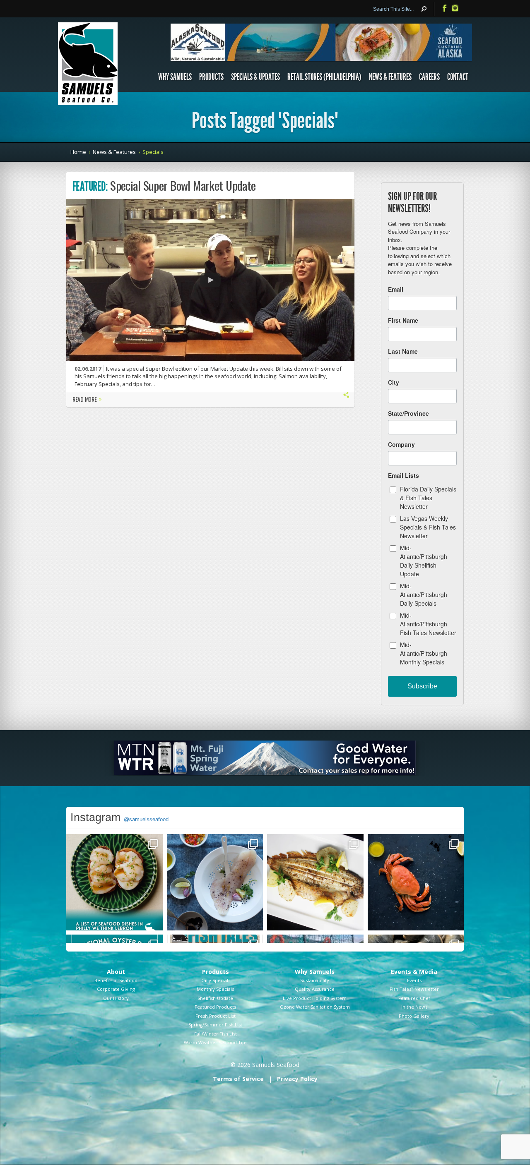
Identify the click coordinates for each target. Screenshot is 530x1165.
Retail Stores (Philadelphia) (324, 77)
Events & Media (414, 972)
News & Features (390, 77)
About (116, 972)
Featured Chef (414, 998)
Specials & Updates (255, 77)
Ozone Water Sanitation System (315, 1007)
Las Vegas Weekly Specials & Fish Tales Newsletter (428, 527)
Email (395, 289)
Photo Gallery (414, 1016)
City (393, 382)
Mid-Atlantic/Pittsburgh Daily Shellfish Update (423, 561)
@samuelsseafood (146, 819)
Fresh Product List (215, 1016)
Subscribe (422, 686)
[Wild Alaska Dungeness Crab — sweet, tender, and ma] (416, 882)
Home (78, 152)
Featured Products (215, 1007)
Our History (116, 998)
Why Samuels (175, 77)
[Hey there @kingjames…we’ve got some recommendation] (114, 882)
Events (414, 980)
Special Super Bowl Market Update (182, 185)
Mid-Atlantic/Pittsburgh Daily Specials (423, 594)
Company (401, 444)
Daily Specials (215, 980)
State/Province (408, 413)
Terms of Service (238, 1079)
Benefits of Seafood (115, 980)
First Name (403, 320)
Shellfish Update (215, 998)
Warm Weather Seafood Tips (215, 1042)
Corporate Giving (116, 989)
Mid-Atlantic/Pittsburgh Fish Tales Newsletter (428, 624)
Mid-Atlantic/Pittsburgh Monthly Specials (423, 653)
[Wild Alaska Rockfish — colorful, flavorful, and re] (215, 882)
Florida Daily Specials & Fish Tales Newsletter (428, 498)
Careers (429, 77)
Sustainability (314, 980)
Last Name (403, 351)
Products (211, 77)
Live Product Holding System (315, 998)
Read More (87, 399)
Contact (457, 77)
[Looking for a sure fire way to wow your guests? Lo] (315, 882)
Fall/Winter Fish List (215, 1034)
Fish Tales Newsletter (414, 989)
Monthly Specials (215, 989)
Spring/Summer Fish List (215, 1024)
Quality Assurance (315, 989)
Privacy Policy (297, 1079)
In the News (414, 1007)
